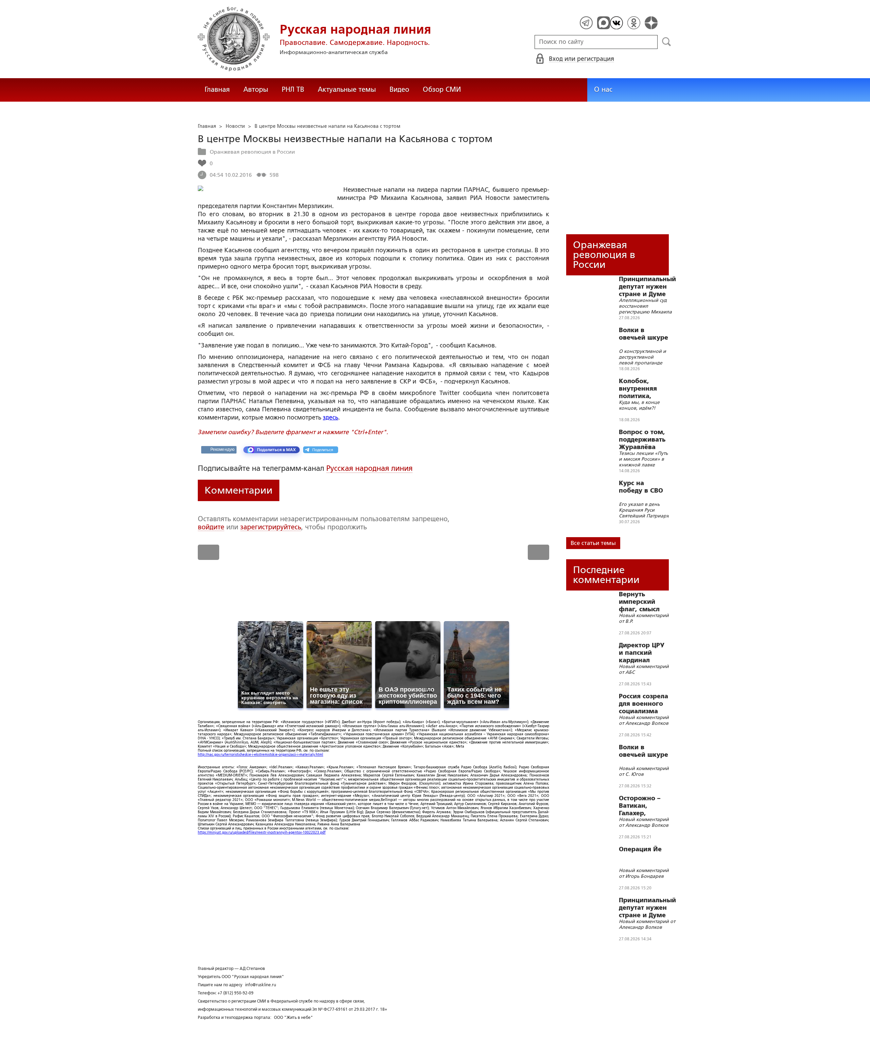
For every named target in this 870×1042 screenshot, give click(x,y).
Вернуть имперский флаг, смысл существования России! (643, 602)
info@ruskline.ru (260, 985)
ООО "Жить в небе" (293, 1017)
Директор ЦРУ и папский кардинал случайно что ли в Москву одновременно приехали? (643, 653)
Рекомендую (222, 449)
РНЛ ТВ (293, 89)
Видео (399, 89)
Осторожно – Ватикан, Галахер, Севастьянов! (640, 806)
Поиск (666, 42)
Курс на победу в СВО (641, 487)
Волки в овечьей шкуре (643, 334)
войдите (211, 527)
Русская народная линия (369, 468)
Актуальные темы (347, 89)
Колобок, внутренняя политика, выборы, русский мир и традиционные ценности (643, 388)
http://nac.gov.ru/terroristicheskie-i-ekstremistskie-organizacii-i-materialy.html (260, 754)
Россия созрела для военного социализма (643, 704)
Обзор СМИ (442, 89)
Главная (217, 89)
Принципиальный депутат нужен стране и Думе (647, 286)
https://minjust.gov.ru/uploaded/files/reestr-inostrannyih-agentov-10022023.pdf (262, 832)
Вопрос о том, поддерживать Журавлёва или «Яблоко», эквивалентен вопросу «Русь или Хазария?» (643, 439)
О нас (603, 89)
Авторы (255, 89)
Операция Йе (640, 849)
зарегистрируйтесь (270, 527)
